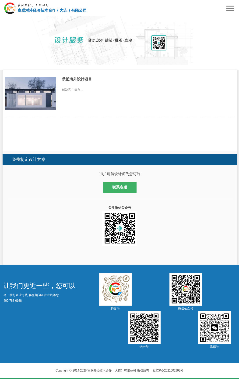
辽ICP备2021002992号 (168, 370)
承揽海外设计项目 (77, 79)
